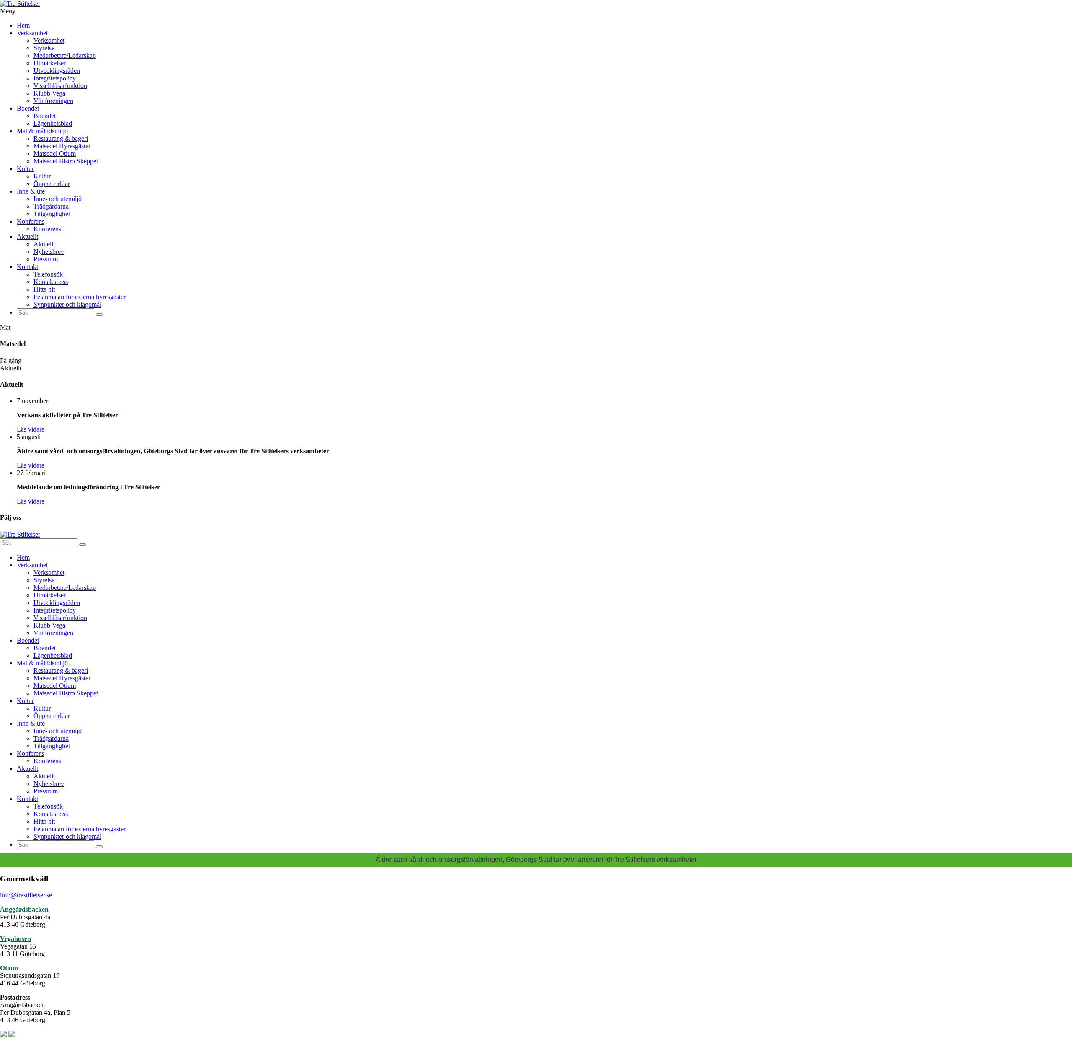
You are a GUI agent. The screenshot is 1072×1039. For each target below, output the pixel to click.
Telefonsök (48, 274)
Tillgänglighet (52, 213)
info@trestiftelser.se (26, 895)
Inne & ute (31, 191)
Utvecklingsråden (57, 70)
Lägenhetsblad (53, 123)
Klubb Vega (49, 93)
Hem (23, 25)
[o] (99, 314)
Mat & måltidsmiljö (42, 130)
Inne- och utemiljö (58, 198)
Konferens (30, 221)
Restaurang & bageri (61, 138)
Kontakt (27, 266)
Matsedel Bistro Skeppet (66, 161)
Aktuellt (27, 236)
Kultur (25, 168)
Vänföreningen (53, 100)
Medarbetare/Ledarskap (65, 55)
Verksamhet (32, 32)
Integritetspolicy (55, 78)
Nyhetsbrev (49, 251)
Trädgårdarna (51, 206)
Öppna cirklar (52, 183)
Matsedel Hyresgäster (62, 146)
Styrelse (44, 48)
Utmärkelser (50, 63)
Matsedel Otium (55, 153)
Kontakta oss (51, 281)
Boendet (28, 108)
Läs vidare (30, 429)
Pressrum (46, 259)
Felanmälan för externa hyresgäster (80, 296)
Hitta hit (44, 289)
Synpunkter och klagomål (67, 304)
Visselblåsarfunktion (60, 85)
